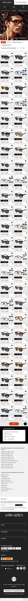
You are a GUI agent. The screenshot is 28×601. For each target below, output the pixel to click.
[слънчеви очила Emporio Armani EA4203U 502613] (7, 364)
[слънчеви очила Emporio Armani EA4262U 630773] (20, 364)
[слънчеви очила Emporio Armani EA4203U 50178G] (7, 395)
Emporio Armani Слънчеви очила (9, 460)
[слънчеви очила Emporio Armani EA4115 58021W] (20, 226)
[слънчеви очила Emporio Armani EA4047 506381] (7, 210)
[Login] (14, 7)
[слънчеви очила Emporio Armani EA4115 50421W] (20, 179)
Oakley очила (4, 476)
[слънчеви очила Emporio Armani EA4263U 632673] (20, 133)
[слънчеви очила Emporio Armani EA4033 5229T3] (7, 72)
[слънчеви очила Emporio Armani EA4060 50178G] (7, 133)
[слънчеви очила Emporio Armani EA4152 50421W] (20, 272)
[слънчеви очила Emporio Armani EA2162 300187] (7, 118)
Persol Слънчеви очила (7, 455)
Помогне (3, 538)
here (13, 509)
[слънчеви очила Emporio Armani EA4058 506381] (7, 241)
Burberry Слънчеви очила (7, 467)
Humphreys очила (5, 478)
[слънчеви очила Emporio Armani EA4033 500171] (20, 210)
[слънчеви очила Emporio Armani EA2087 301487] (20, 118)
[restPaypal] (9, 548)
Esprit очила (4, 490)
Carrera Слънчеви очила (7, 457)
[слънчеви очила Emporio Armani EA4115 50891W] (7, 272)
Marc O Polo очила (5, 480)
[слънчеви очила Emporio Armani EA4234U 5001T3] (7, 348)
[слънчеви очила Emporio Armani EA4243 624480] (7, 410)
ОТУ (5, 593)
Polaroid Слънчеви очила (7, 458)
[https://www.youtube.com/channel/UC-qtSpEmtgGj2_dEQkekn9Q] (24, 568)
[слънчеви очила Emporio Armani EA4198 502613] (20, 333)
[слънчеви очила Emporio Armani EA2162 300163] (7, 87)
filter (4, 42)
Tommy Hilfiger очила (6, 489)
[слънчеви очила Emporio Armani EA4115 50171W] (20, 410)
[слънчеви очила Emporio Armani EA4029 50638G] (7, 56)
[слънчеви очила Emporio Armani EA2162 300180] (7, 164)
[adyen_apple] (13, 548)
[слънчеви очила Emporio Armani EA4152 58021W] (20, 256)
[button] (7, 2)
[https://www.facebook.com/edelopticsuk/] (18, 568)
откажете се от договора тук (14, 590)
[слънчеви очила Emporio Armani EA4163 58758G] (20, 164)
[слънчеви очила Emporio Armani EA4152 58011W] (7, 302)
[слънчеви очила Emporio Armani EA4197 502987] (20, 302)
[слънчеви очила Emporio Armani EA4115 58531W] (7, 179)
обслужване (4, 531)
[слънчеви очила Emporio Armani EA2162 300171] (20, 287)
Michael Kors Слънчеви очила (8, 462)
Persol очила (4, 483)
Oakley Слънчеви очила (7, 453)
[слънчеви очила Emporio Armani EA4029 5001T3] (20, 56)
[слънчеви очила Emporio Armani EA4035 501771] (7, 195)
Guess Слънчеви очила (7, 464)
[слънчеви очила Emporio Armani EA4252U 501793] (20, 318)
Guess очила (4, 485)
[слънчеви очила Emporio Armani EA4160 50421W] (7, 318)
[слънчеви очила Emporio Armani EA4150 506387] (7, 226)
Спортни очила (22, 10)
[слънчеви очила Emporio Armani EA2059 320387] (7, 103)
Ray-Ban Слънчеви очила (7, 451)
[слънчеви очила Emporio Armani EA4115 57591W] (20, 72)
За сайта (21, 593)
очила (14, 10)
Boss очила (4, 487)
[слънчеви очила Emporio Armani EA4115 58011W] (20, 103)
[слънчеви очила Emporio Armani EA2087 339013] (20, 149)
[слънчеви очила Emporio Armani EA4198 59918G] (7, 149)
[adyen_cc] (2, 548)
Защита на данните (12, 593)
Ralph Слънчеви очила (7, 466)
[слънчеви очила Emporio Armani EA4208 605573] (20, 348)
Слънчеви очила (5, 10)
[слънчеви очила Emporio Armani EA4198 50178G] (20, 195)
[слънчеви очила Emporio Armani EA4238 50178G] (20, 241)
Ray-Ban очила (5, 474)
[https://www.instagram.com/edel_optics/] (21, 568)
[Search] (4, 7)
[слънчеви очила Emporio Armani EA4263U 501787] (7, 287)
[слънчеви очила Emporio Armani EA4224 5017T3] (20, 395)
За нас (2, 525)
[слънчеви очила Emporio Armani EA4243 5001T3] (20, 87)
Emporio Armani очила (7, 481)
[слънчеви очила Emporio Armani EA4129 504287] (7, 256)
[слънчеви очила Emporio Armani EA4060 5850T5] (20, 379)
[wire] (18, 548)
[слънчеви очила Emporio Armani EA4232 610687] (7, 379)
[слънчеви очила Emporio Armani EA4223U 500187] (7, 333)
